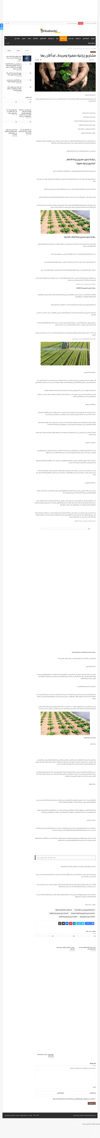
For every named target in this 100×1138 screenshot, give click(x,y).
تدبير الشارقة (97, 1119)
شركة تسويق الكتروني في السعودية (92, 1132)
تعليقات (9, 50)
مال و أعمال (63, 38)
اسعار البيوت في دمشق (95, 1133)
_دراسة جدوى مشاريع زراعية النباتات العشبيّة (82, 913)
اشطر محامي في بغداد (95, 1137)
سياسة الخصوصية (24, 1115)
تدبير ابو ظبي (97, 1122)
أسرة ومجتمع (86, 38)
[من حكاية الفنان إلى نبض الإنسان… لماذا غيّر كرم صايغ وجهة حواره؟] (27, 82)
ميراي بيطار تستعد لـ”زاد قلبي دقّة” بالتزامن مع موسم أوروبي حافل (63, 23)
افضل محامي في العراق (95, 1135)
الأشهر (27, 50)
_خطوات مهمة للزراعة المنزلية (63, 910)
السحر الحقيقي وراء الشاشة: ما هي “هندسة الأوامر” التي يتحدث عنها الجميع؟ (13, 58)
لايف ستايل (71, 38)
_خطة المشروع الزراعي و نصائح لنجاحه (84, 910)
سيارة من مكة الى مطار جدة (94, 1125)
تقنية (57, 38)
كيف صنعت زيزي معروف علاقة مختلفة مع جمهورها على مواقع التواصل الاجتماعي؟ (14, 88)
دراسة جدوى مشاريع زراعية (87, 916)
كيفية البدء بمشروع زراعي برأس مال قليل (86, 284)
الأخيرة (18, 50)
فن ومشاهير (51, 38)
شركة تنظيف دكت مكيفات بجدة (93, 1129)
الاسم (94, 1087)
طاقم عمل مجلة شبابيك (10, 1115)
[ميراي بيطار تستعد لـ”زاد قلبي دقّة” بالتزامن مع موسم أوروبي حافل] (27, 75)
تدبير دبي (98, 1120)
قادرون (23, 38)
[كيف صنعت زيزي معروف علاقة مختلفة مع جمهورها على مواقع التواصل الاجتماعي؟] (27, 89)
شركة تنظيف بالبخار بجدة (95, 1130)
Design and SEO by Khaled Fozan (75, 1124)
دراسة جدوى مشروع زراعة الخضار (67, 916)
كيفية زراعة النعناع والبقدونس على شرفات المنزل (84, 338)
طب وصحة (78, 38)
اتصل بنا (17, 1115)
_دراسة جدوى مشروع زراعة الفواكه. (58, 913)
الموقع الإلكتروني (60, 1093)
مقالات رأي (17, 38)
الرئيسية (93, 38)
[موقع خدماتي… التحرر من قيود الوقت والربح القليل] (44, 994)
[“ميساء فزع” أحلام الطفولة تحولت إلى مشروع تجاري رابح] (86, 940)
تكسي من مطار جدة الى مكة (94, 1127)
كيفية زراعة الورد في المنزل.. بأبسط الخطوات (85, 521)
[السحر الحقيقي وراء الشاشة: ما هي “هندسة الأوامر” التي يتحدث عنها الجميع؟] (27, 58)
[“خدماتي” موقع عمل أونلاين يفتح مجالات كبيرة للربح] (65, 940)
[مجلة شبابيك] (50, 30)
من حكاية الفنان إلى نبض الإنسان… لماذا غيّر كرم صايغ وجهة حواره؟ (25, 131)
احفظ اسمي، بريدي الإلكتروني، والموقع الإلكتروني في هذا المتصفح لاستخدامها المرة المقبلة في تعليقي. (73, 1098)
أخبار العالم (35, 38)
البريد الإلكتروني (92, 1093)
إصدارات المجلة (91, 43)
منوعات (29, 38)
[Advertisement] (50, 11)
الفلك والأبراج (43, 38)
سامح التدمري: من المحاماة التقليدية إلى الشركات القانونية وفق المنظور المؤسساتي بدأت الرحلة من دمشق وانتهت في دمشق (25, 113)
